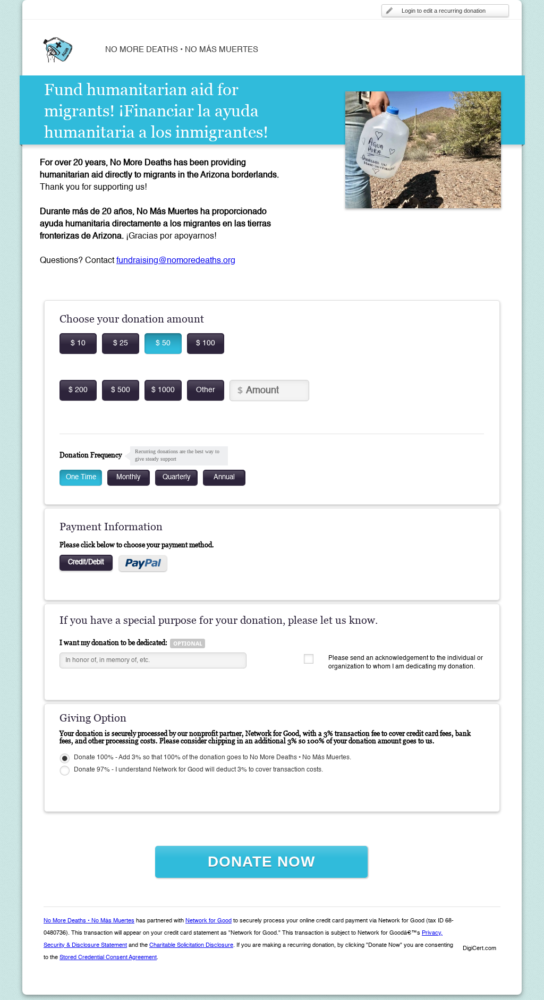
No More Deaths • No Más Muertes (89, 921)
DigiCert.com (479, 949)
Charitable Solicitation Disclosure (191, 945)
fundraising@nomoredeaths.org (175, 261)
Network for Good (208, 921)
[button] (479, 930)
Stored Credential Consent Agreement (108, 958)
